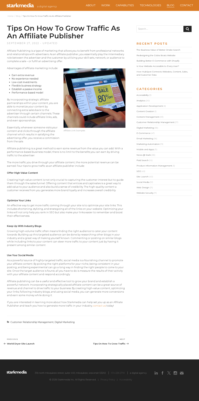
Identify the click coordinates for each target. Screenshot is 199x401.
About (91, 5)
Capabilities (125, 5)
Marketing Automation (148, 144)
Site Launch (142, 176)
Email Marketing (145, 138)
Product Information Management (154, 165)
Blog (18, 16)
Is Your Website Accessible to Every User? (158, 66)
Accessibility (143, 95)
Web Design (143, 187)
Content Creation (145, 111)
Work (105, 5)
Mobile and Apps (145, 149)
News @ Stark (144, 155)
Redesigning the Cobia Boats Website (156, 55)
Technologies (150, 5)
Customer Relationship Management (32, 322)
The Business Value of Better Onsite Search (158, 50)
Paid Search (143, 160)
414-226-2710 (118, 372)
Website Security (145, 193)
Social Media (143, 182)
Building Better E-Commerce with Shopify (158, 60)
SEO (139, 171)
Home (11, 16)
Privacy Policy (107, 379)
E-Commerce (143, 133)
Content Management (148, 117)
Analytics (141, 100)
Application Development (150, 106)
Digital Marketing (65, 322)
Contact (186, 5)
